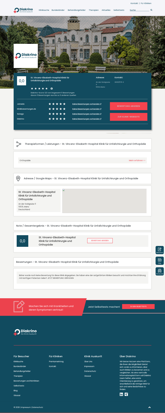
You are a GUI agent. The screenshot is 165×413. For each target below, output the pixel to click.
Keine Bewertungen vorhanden (86, 104)
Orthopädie (25, 160)
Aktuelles (106, 10)
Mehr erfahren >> (137, 160)
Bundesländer (58, 10)
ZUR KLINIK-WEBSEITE (129, 116)
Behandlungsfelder (77, 10)
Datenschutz (90, 371)
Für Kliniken (146, 3)
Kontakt (134, 3)
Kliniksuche (44, 10)
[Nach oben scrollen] (149, 407)
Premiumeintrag (56, 361)
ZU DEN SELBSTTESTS (138, 306)
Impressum (89, 366)
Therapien (94, 10)
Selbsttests (119, 10)
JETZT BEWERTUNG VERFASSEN (60, 278)
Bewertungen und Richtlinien (26, 381)
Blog (16, 390)
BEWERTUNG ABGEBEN (128, 106)
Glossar (17, 395)
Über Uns (88, 361)
